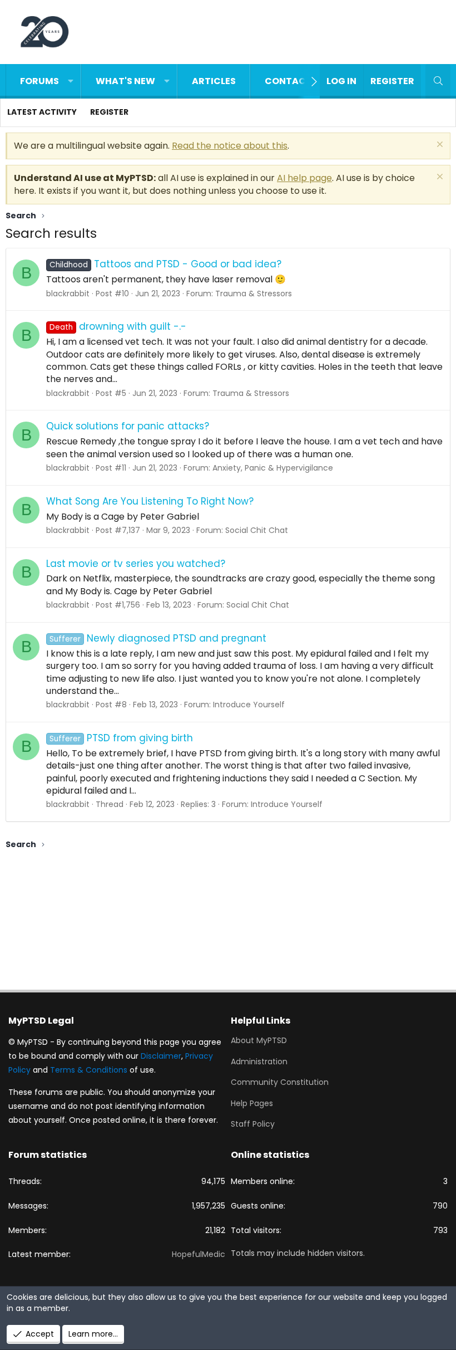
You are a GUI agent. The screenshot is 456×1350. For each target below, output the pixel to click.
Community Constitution (280, 1082)
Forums (39, 81)
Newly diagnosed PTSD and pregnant (157, 638)
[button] (71, 81)
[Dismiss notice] (438, 145)
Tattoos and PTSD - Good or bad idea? (165, 264)
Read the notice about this (230, 145)
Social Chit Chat (256, 530)
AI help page (304, 178)
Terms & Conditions (88, 1069)
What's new (125, 81)
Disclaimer (161, 1056)
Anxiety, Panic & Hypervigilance (272, 467)
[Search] (437, 81)
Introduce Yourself (249, 704)
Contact (288, 81)
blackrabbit (68, 293)
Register (109, 112)
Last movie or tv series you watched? (135, 563)
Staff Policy (253, 1123)
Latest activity (42, 112)
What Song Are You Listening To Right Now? (150, 501)
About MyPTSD (259, 1040)
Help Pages (252, 1103)
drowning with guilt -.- (117, 326)
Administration (259, 1061)
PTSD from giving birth (121, 738)
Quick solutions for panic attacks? (127, 426)
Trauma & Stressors (253, 293)
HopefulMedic (198, 1254)
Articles (214, 81)
